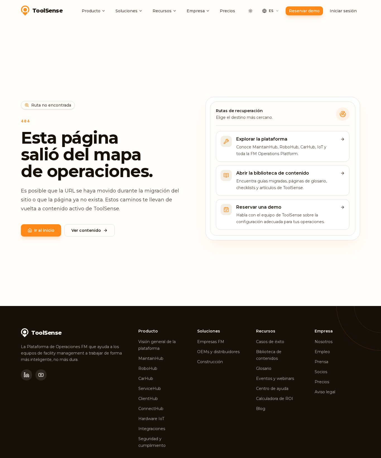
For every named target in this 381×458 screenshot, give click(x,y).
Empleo (322, 351)
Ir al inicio (44, 230)
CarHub (145, 378)
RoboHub (147, 368)
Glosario (263, 368)
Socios (321, 371)
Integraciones (151, 428)
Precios (227, 10)
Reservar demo (304, 10)
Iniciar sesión (343, 10)
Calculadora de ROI (274, 398)
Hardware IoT (151, 418)
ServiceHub (149, 388)
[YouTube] (41, 374)
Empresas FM (210, 341)
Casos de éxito (270, 341)
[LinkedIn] (26, 374)
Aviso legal (325, 391)
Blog (260, 408)
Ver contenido (86, 230)
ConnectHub (150, 408)
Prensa (321, 361)
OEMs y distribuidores (218, 351)
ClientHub (148, 398)
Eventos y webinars (275, 378)
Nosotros (323, 341)
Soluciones (126, 10)
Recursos (162, 10)
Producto (91, 10)
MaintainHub (150, 358)
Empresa (196, 10)
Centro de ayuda (272, 388)
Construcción (210, 361)
